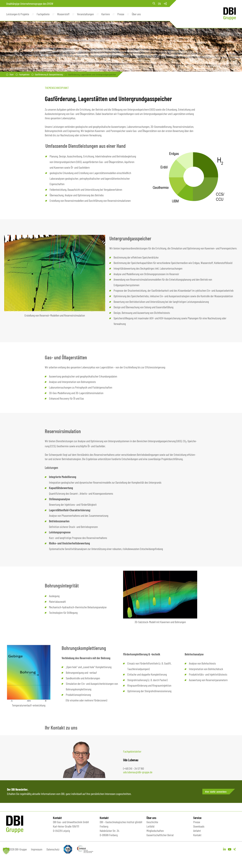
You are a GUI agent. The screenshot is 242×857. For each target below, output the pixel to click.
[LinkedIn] (224, 849)
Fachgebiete (24, 74)
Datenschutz (52, 849)
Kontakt (197, 835)
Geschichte (152, 822)
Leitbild (150, 826)
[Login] (165, 3)
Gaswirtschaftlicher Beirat (160, 835)
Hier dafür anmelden (216, 791)
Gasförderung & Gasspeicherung (49, 74)
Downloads (198, 826)
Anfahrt (197, 830)
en (159, 3)
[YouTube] (229, 849)
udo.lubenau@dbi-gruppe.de (137, 772)
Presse (196, 822)
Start (12, 74)
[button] (6, 851)
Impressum (36, 849)
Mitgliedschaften (155, 830)
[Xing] (234, 849)
